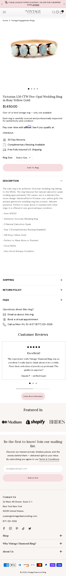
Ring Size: (8, 157)
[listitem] (33, 4)
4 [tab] (37, 89)
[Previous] (2, 4)
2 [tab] (31, 89)
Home (5, 20)
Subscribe (33, 478)
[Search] (53, 12)
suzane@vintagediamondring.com (20, 516)
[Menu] (4, 12)
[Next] (64, 4)
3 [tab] (34, 89)
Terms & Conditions (49, 459)
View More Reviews (33, 396)
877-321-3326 (10, 521)
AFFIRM (35, 5)
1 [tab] (28, 89)
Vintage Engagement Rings (23, 20)
